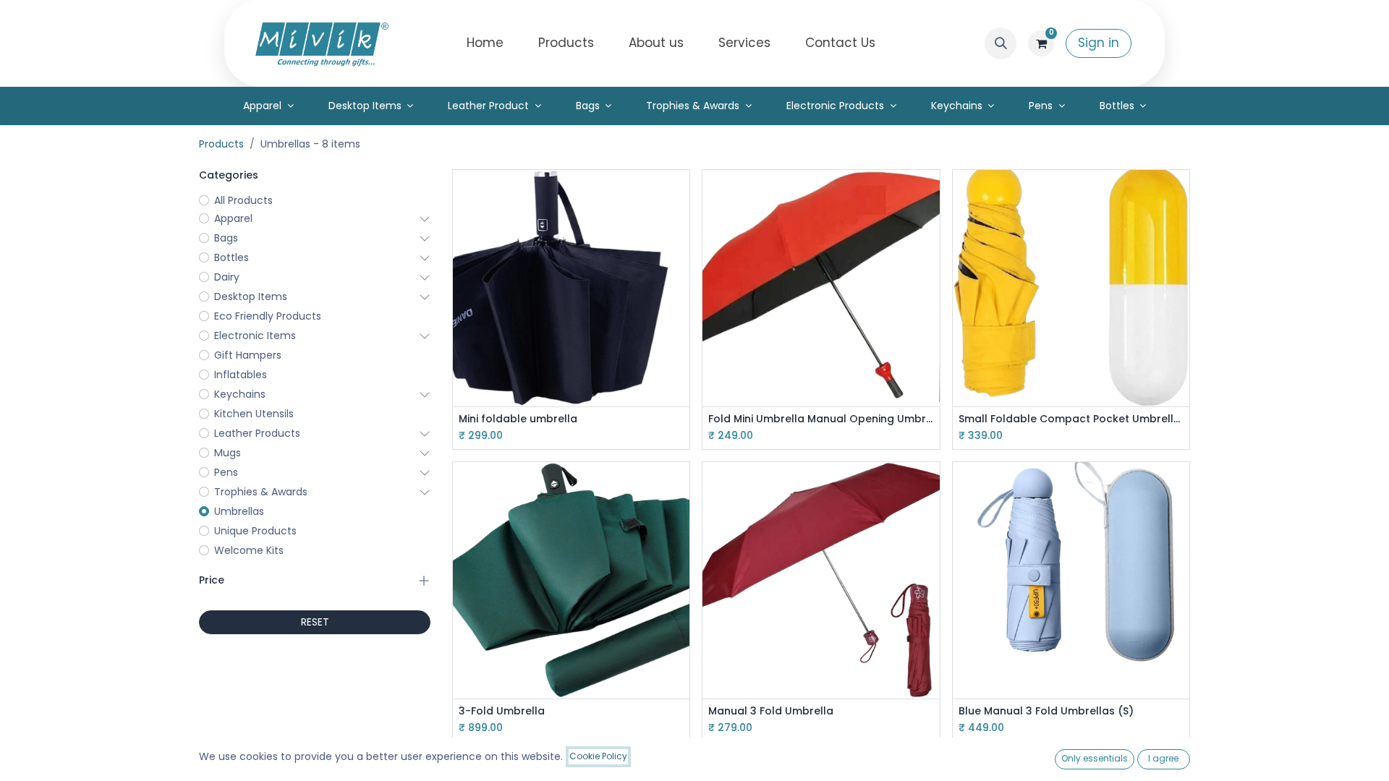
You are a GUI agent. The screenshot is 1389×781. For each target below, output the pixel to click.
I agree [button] (1163, 758)
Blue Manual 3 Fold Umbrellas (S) (1046, 711)
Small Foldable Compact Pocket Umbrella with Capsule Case (1071, 419)
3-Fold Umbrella (502, 711)
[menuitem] (485, 43)
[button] (1000, 43)
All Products (243, 200)
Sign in (1098, 42)
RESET (315, 622)
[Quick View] (680, 193)
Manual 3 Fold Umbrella (770, 711)
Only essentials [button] (1094, 758)
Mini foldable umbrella (518, 419)
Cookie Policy (598, 756)
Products (221, 144)
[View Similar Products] (680, 258)
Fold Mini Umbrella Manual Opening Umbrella (820, 419)
